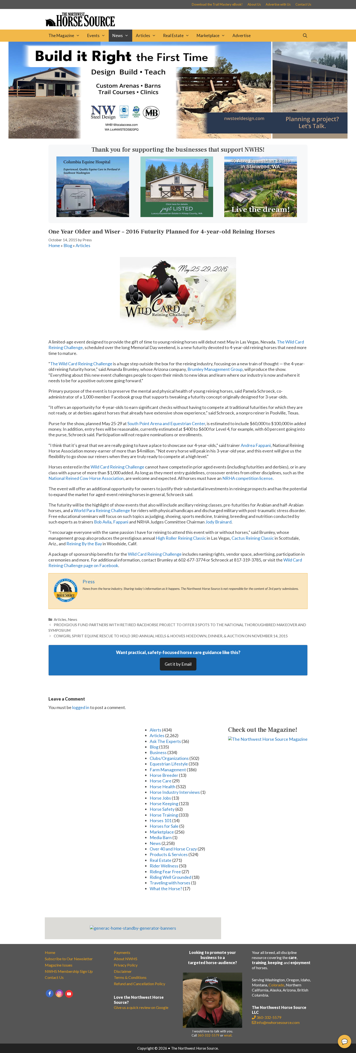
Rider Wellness (164, 865)
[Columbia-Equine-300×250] (92, 215)
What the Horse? (166, 888)
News (117, 35)
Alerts (155, 730)
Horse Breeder (164, 775)
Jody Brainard (218, 521)
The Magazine (61, 35)
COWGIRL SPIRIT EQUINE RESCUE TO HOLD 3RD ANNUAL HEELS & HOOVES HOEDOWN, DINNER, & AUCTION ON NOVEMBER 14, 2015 (171, 636)
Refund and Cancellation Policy (139, 983)
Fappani (120, 521)
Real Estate (173, 35)
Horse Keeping (164, 803)
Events (93, 35)
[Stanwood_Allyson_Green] (260, 215)
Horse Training (164, 815)
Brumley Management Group (215, 369)
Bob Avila (102, 521)
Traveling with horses (170, 882)
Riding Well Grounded (170, 877)
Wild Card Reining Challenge (117, 466)
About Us (254, 4)
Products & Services (169, 854)
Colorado (276, 985)
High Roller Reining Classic (181, 538)
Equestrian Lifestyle (169, 763)
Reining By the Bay (84, 543)
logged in (80, 707)
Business (158, 752)
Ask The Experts (165, 741)
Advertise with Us (278, 4)
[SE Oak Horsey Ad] (176, 215)
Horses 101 (160, 820)
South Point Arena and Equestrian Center (166, 423)
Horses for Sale (164, 826)
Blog (67, 245)
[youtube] (69, 994)
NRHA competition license (247, 478)
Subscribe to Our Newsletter (69, 958)
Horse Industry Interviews (175, 792)
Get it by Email (178, 664)
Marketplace (208, 35)
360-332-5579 (208, 1035)
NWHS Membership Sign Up (69, 971)
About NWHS (125, 958)
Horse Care (160, 780)
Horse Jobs (160, 798)
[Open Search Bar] (305, 36)
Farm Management (168, 769)
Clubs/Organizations (169, 758)
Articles (143, 35)
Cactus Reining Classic (253, 538)
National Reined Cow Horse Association (86, 478)
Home (54, 245)
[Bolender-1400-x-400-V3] (178, 137)
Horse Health (162, 786)
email (228, 1035)
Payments (122, 952)
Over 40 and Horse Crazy (173, 848)
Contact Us (303, 4)
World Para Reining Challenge (102, 510)
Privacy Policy (126, 965)
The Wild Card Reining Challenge (81, 363)
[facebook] (50, 993)
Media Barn (161, 837)
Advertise (241, 35)
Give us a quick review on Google (141, 1007)
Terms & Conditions (130, 977)
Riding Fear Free (165, 871)
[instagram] (59, 993)
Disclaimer (123, 971)
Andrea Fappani (256, 445)
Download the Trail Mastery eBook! (217, 4)
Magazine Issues (58, 965)
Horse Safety (162, 809)
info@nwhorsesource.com (278, 1022)
